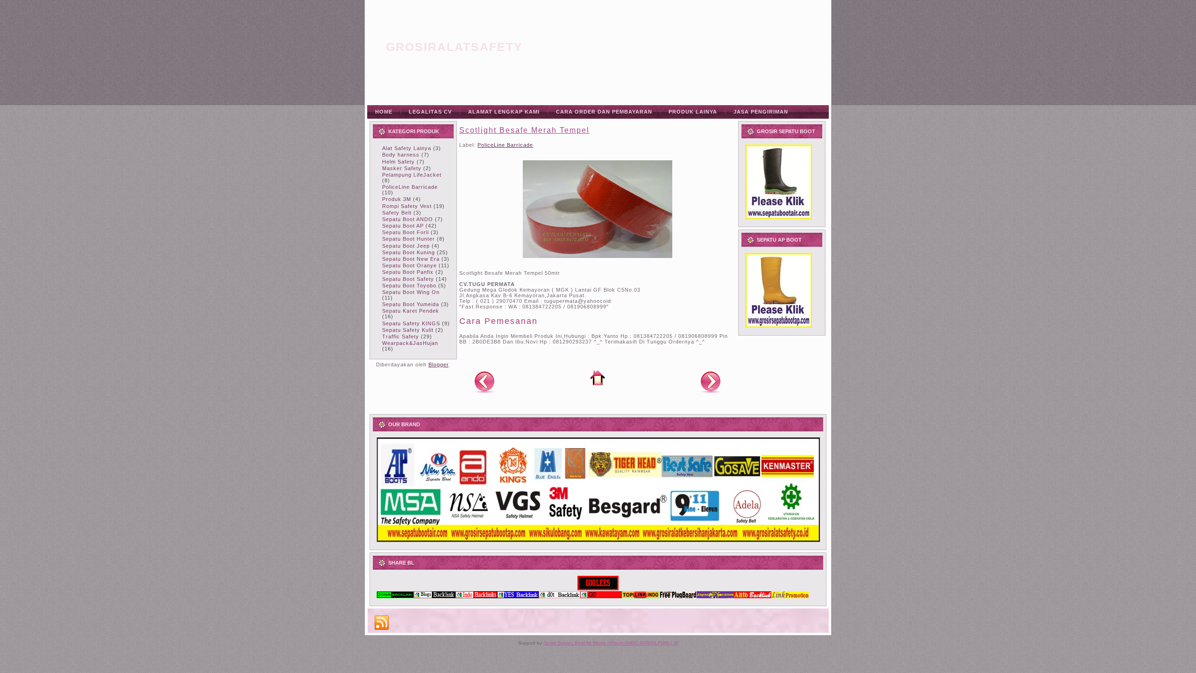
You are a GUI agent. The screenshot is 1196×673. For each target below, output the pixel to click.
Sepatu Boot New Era (411, 259)
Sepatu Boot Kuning (408, 252)
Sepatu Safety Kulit (408, 330)
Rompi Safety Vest (407, 206)
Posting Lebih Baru (484, 381)
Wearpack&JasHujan (410, 343)
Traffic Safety (400, 336)
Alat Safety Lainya (406, 148)
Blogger (438, 364)
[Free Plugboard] (678, 596)
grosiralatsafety (454, 46)
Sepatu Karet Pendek (410, 311)
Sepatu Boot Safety (408, 279)
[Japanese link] (715, 596)
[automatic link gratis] (752, 596)
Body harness (401, 155)
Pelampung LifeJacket (411, 175)
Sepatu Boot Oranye (409, 265)
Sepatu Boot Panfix (408, 272)
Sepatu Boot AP (403, 226)
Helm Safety (398, 162)
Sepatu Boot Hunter (408, 239)
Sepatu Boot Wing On (411, 292)
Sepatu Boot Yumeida (410, 304)
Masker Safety (401, 168)
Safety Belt (397, 212)
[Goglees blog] (598, 588)
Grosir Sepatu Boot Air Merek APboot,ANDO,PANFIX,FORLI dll (610, 642)
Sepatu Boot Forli (405, 232)
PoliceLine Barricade (410, 187)
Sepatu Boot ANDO (407, 219)
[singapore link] (790, 596)
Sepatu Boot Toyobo (409, 285)
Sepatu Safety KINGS (411, 323)
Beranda (597, 377)
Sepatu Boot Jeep (406, 246)
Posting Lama (710, 381)
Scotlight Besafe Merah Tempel (524, 130)
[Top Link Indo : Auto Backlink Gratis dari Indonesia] (640, 596)
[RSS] (381, 623)
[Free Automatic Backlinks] (395, 596)
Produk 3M (396, 199)
